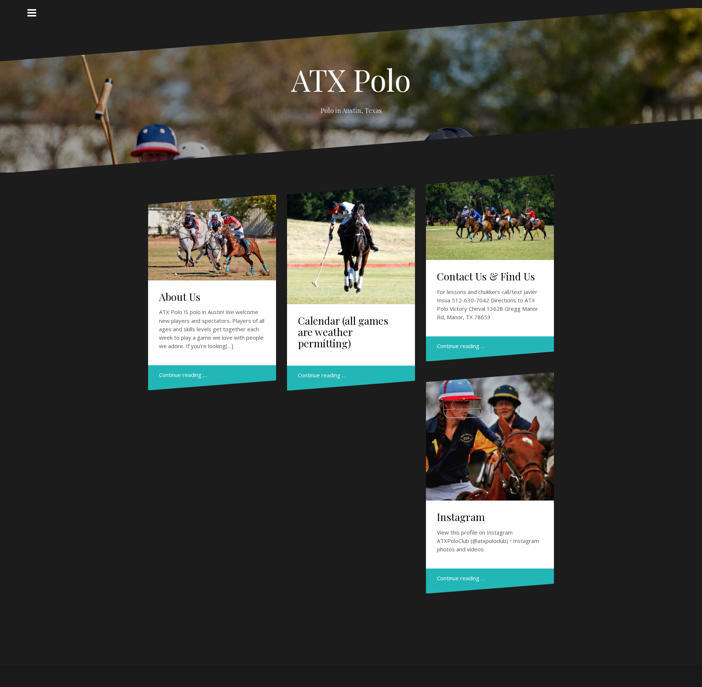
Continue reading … (183, 374)
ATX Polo (351, 79)
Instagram (461, 517)
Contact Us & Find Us (486, 276)
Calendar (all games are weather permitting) (343, 332)
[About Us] (212, 240)
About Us (179, 296)
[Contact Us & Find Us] (490, 219)
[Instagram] (490, 434)
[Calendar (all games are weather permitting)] (351, 243)
